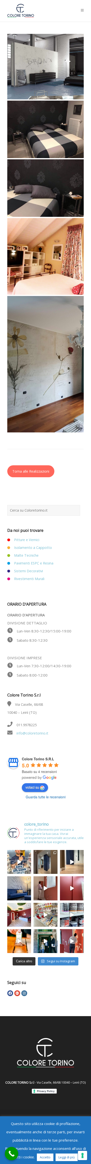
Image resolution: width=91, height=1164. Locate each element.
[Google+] (17, 993)
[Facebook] (10, 993)
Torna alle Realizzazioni (30, 471)
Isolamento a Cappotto (33, 547)
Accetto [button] (45, 1157)
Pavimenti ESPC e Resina (33, 563)
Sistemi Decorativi (28, 571)
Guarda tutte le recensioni (46, 796)
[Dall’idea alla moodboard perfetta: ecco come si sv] (45, 888)
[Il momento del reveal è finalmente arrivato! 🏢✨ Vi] (72, 888)
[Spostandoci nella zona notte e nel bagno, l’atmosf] (45, 862)
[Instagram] (24, 993)
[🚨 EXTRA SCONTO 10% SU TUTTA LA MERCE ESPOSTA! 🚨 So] (19, 862)
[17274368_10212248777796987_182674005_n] (45, 129)
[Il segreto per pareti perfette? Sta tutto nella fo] (45, 941)
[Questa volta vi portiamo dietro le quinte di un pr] (72, 941)
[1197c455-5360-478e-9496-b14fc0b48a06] (45, 364)
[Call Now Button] (11, 1153)
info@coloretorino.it (32, 733)
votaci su (32, 787)
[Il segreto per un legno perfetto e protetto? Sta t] (19, 941)
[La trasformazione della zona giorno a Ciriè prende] (19, 888)
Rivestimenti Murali (29, 578)
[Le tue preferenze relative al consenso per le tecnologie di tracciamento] (82, 1155)
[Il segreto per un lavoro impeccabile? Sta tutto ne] (45, 915)
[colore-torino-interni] (45, 66)
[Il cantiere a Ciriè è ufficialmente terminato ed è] (72, 862)
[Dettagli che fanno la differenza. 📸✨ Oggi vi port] (19, 915)
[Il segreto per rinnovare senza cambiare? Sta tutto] (72, 915)
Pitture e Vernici (26, 539)
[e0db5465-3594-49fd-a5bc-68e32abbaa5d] (45, 256)
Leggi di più (66, 1157)
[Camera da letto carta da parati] (45, 188)
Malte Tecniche (26, 555)
